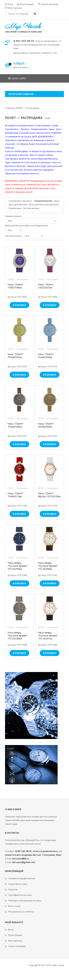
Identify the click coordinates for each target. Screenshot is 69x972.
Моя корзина (15, 7)
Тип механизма (31, 208)
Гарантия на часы (17, 883)
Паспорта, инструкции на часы (24, 900)
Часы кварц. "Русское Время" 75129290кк (17, 635)
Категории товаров (21, 94)
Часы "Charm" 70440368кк (16, 425)
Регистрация (26, 4)
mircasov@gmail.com (23, 862)
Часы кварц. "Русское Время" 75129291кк (48, 635)
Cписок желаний (17, 946)
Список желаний (49, 4)
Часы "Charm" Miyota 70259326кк (49, 495)
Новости (12, 889)
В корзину (19, 305)
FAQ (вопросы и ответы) (21, 911)
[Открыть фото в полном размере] (19, 261)
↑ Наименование (42, 200)
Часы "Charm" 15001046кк (16, 286)
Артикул (27, 200)
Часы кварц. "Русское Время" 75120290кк (17, 565)
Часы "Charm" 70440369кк (46, 425)
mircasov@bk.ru (20, 858)
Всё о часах (14, 906)
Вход (10, 4)
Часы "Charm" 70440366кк (46, 356)
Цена (56, 200)
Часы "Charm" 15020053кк (46, 286)
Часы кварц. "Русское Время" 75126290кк (48, 565)
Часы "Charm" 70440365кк (16, 356)
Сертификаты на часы (20, 894)
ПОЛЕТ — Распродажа (18, 279)
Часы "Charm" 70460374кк (16, 495)
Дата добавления (18, 204)
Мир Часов (58, 965)
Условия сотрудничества (21, 878)
